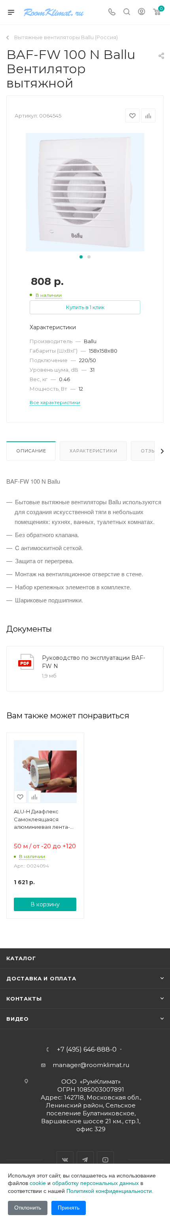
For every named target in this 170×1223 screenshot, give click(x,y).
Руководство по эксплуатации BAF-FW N (93, 662)
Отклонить (27, 1207)
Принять (68, 1207)
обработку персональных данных (95, 1183)
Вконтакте (65, 1159)
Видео (17, 1019)
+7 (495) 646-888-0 (87, 1049)
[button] (81, 257)
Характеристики (93, 451)
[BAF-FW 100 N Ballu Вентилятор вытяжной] (85, 192)
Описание (31, 451)
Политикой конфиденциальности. (109, 1191)
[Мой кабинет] (141, 12)
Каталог (21, 958)
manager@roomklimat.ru (91, 1065)
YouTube (105, 1159)
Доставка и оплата (41, 978)
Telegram (85, 1159)
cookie (38, 1183)
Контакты (24, 998)
